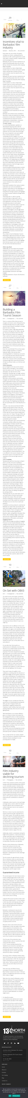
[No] (26, 1092)
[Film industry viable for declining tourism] (14, 762)
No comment (21, 50)
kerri (4, 318)
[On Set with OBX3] (14, 578)
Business (11, 50)
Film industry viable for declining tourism (13, 774)
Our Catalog (5, 1075)
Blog (3, 1078)
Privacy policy (16, 1095)
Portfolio (4, 1072)
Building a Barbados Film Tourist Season (12, 312)
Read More (7, 280)
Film (15, 50)
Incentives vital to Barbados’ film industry (13, 44)
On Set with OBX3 (13, 590)
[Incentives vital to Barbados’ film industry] (14, 30)
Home (3, 1067)
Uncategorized (10, 318)
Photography (10, 780)
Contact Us (4, 1080)
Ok (10, 1095)
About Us (4, 1069)
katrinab (5, 50)
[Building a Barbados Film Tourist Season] (14, 298)
